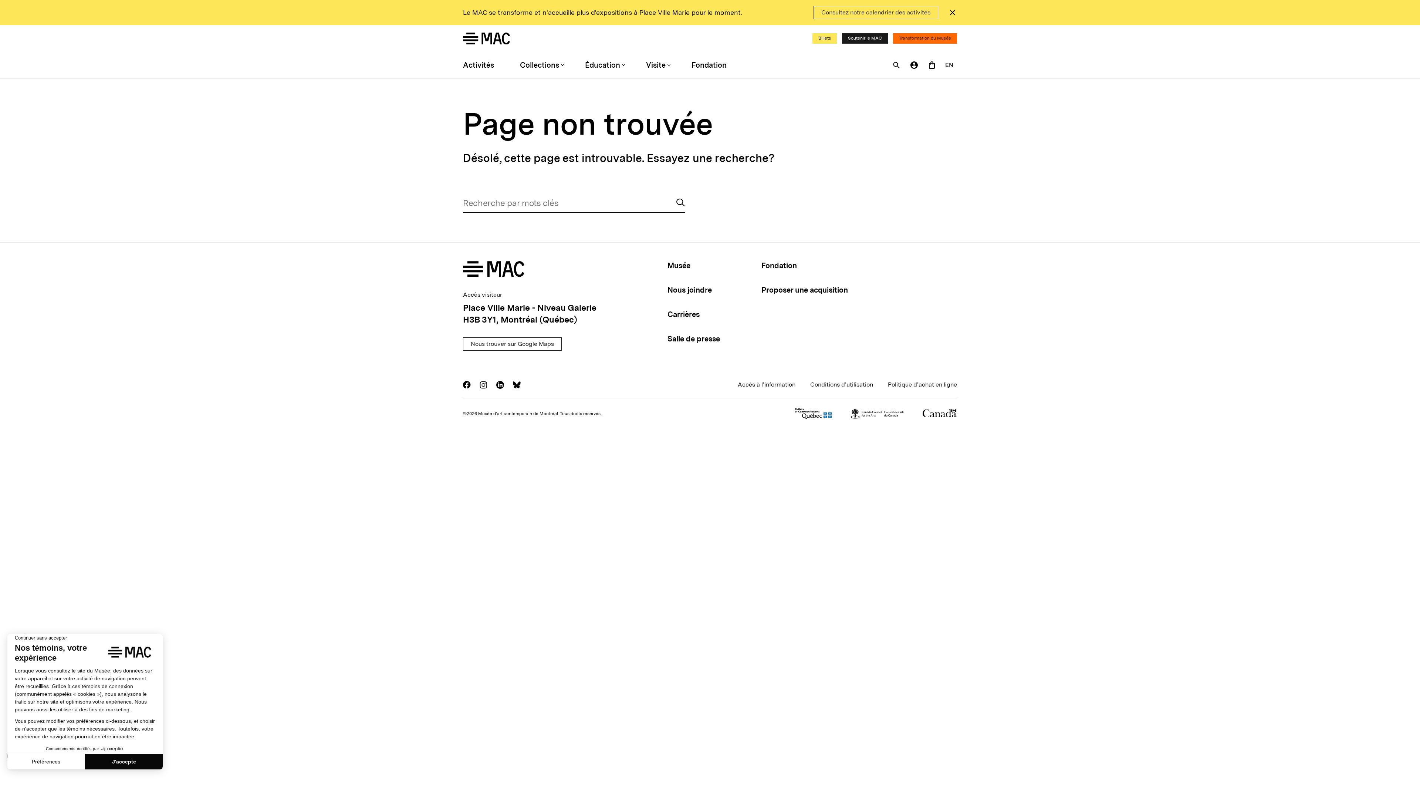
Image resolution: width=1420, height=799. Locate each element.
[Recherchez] (680, 203)
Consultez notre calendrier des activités (875, 12)
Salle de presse (693, 338)
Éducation (602, 65)
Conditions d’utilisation (841, 384)
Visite (656, 65)
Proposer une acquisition (804, 290)
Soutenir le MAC (865, 38)
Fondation (709, 65)
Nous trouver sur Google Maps (512, 343)
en (949, 64)
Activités (478, 65)
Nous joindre (689, 290)
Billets (824, 38)
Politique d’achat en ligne (922, 384)
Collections (539, 65)
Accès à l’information (766, 384)
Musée (678, 265)
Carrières (683, 314)
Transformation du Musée (925, 38)
